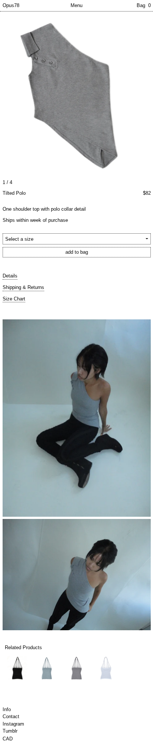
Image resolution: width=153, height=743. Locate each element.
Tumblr (10, 731)
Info (7, 709)
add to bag (76, 252)
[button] (76, 95)
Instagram (13, 724)
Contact (11, 716)
